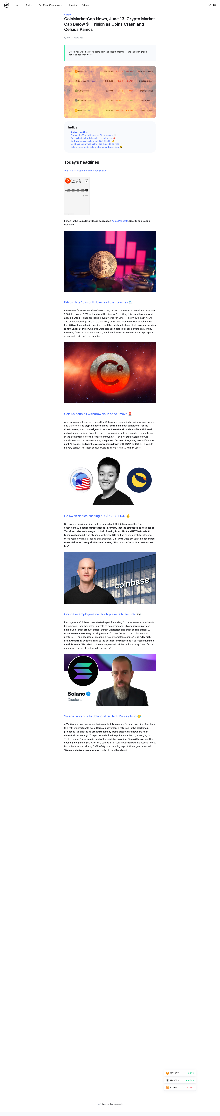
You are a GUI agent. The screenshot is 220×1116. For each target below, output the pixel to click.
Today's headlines (79, 132)
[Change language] (214, 5)
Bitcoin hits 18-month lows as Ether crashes (92, 135)
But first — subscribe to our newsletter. (85, 170)
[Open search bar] (209, 5)
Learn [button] (16, 5)
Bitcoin (67, 14)
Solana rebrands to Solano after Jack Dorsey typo (95, 147)
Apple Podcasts (120, 221)
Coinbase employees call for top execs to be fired (95, 144)
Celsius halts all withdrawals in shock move (92, 138)
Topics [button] (29, 5)
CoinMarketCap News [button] (49, 5)
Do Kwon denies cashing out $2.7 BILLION (91, 141)
